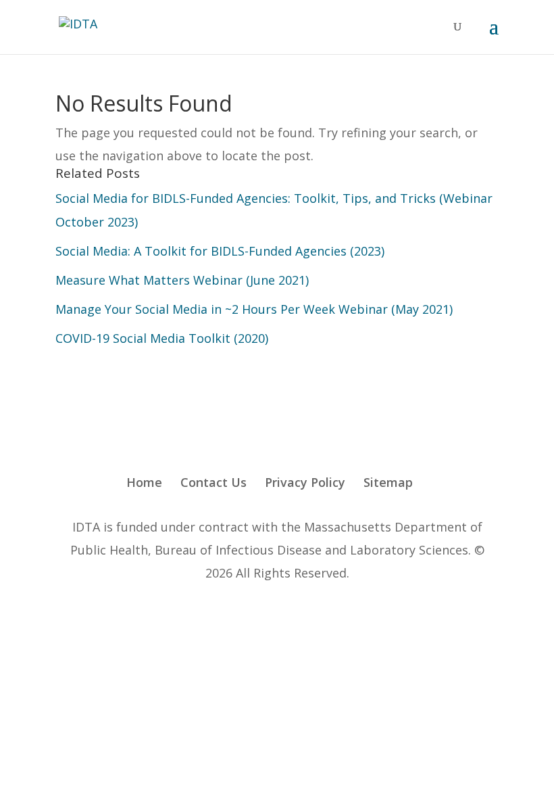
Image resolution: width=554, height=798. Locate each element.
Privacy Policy (305, 482)
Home (144, 482)
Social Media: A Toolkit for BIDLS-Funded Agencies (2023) (219, 251)
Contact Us (213, 482)
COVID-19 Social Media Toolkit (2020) (161, 338)
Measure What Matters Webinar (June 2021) (182, 280)
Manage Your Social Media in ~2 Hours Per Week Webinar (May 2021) (254, 309)
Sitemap (388, 482)
